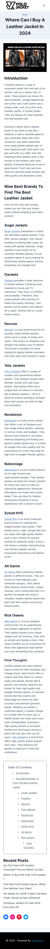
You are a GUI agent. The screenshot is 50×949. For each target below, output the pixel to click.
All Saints (9, 572)
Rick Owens (11, 621)
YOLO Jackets (12, 371)
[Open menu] (44, 5)
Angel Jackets (12, 231)
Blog (24, 15)
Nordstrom (10, 420)
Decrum (8, 329)
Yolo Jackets (19, 737)
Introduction (22, 773)
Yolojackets (37, 940)
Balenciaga (10, 469)
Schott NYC (11, 519)
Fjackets (9, 280)
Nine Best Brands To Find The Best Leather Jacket (26, 783)
